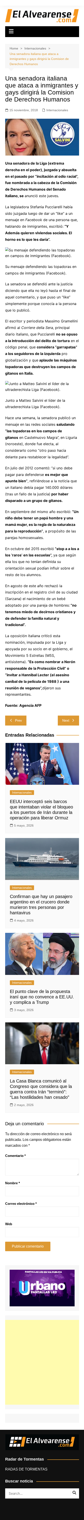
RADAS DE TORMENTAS (26, 1469)
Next (65, 720)
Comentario (15, 1156)
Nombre (12, 1183)
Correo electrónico (21, 1204)
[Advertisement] (42, 1362)
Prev (18, 720)
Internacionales (57, 110)
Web (8, 1224)
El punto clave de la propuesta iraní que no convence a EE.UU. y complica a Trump (42, 997)
